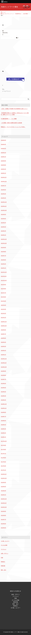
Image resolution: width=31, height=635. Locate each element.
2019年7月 (3, 379)
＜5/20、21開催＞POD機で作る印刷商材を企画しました (14, 108)
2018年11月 (3, 408)
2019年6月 (3, 383)
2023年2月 (3, 231)
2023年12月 (4, 202)
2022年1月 (3, 268)
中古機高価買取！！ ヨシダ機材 (9, 118)
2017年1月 (3, 470)
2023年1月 (3, 235)
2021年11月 (3, 276)
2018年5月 (3, 420)
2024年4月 (3, 193)
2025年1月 (3, 173)
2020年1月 (3, 354)
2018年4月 (3, 424)
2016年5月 (3, 486)
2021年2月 (3, 313)
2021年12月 (4, 272)
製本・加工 (3, 570)
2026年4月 (3, 144)
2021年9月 (3, 284)
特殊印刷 (3, 565)
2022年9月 (3, 247)
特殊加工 (3, 561)
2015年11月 (3, 503)
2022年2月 (3, 264)
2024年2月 (3, 198)
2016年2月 (3, 490)
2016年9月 (3, 482)
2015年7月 (3, 519)
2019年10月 (4, 367)
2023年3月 (3, 226)
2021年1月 (3, 317)
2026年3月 (3, 148)
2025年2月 (3, 169)
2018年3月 (3, 428)
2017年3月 (3, 466)
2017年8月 (3, 449)
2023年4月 (3, 222)
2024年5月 (3, 189)
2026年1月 (3, 156)
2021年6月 (3, 296)
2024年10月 (4, 181)
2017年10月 (4, 441)
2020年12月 (4, 321)
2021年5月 (3, 301)
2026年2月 (3, 152)
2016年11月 (3, 474)
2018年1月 (3, 437)
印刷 (2, 557)
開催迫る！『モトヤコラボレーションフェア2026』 (13, 126)
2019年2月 (3, 400)
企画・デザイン (4, 553)
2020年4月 (3, 342)
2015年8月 (3, 515)
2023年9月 (3, 214)
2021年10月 (4, 280)
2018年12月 (4, 404)
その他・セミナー (5, 541)
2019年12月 (4, 358)
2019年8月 (3, 375)
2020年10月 (4, 325)
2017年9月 (3, 445)
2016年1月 (3, 494)
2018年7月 (3, 416)
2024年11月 (3, 177)
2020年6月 (3, 338)
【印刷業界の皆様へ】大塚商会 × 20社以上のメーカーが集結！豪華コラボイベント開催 (15, 113)
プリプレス (3, 549)
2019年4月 (3, 391)
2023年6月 (3, 218)
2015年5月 (3, 527)
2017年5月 (3, 461)
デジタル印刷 (4, 545)
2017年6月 (3, 457)
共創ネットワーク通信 (9, 7)
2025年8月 (3, 165)
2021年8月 (3, 288)
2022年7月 (3, 255)
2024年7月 (3, 185)
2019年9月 (3, 371)
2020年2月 (3, 350)
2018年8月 (3, 412)
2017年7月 (3, 453)
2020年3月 (3, 346)
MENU (6, 2)
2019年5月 (3, 387)
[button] (2, 2)
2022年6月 (3, 259)
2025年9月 (3, 160)
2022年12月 (4, 239)
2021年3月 (3, 309)
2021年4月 (3, 305)
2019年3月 (3, 395)
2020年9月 (3, 329)
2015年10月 (4, 507)
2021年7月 (3, 292)
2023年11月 (3, 206)
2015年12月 (4, 498)
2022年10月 (4, 243)
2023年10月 (4, 210)
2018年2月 (3, 433)
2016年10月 (4, 478)
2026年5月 (3, 140)
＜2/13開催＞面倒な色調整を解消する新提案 (11, 122)
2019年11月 (3, 362)
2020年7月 (3, 334)
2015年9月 (3, 511)
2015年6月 (3, 523)
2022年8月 (3, 251)
